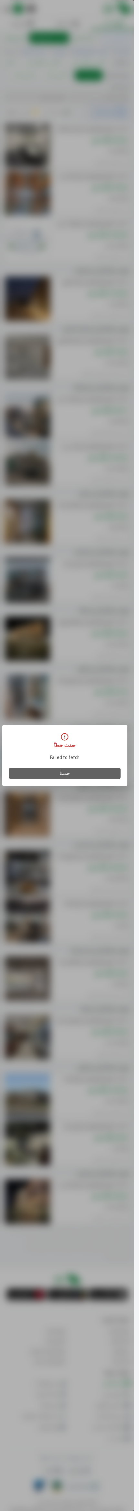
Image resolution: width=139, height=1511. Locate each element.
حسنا (65, 773)
